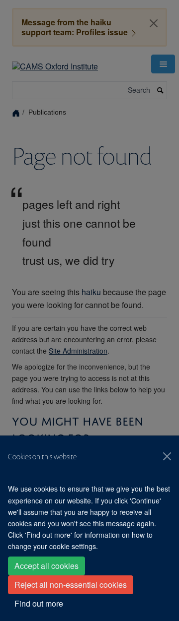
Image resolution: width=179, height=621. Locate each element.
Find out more (38, 603)
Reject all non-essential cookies (70, 584)
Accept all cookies (46, 565)
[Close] (167, 456)
